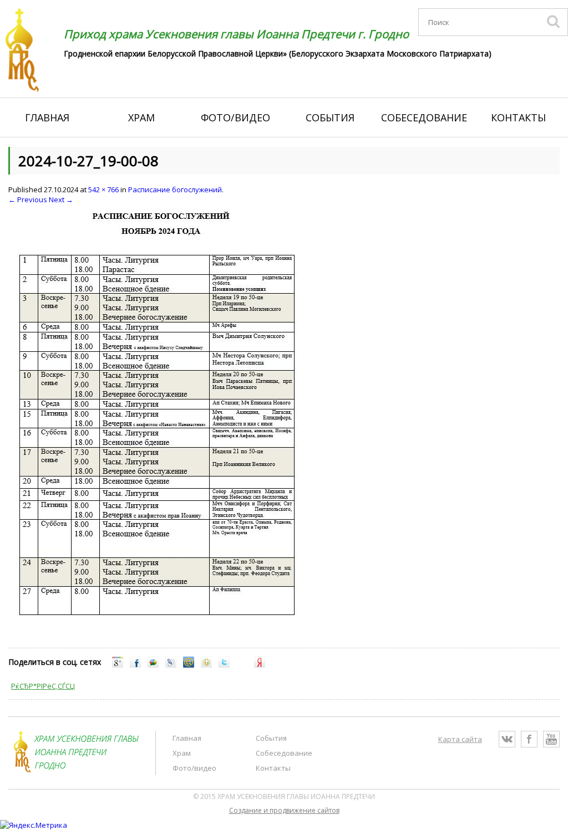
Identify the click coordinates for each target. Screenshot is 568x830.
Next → (61, 199)
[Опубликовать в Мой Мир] (188, 665)
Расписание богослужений (175, 189)
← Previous (27, 199)
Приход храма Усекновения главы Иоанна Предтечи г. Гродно (236, 34)
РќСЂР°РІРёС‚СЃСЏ (43, 686)
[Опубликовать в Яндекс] (259, 665)
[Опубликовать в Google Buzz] (153, 665)
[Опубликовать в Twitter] (224, 665)
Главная (47, 117)
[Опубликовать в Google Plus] (117, 665)
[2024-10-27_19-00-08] (158, 626)
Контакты (518, 117)
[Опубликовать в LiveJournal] (170, 665)
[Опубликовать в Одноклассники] (206, 665)
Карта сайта (460, 739)
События (330, 117)
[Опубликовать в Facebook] (135, 665)
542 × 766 (103, 189)
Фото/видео (235, 117)
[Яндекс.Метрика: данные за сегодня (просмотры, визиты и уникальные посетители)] (33, 825)
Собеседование (424, 117)
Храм (141, 117)
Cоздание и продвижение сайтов (284, 810)
